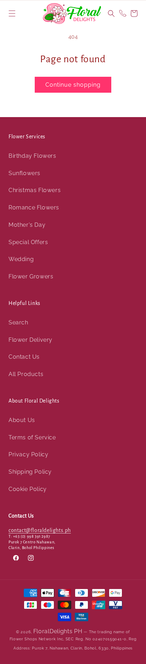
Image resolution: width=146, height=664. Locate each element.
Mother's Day (27, 224)
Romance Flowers (34, 207)
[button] (12, 13)
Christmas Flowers (35, 190)
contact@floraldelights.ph (40, 530)
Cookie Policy (28, 489)
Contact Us (24, 356)
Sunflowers (24, 173)
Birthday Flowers (32, 155)
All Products (26, 374)
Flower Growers (31, 276)
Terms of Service (32, 437)
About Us (22, 420)
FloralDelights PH (58, 631)
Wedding (21, 259)
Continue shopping (73, 84)
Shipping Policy (30, 471)
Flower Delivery (30, 339)
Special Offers (28, 242)
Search (18, 322)
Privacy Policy (28, 454)
